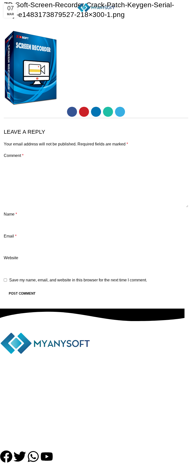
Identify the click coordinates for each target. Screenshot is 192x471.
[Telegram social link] (120, 112)
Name (10, 214)
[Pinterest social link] (84, 112)
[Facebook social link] (72, 112)
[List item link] (92, 411)
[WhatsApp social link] (108, 112)
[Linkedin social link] (96, 112)
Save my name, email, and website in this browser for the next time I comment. (78, 280)
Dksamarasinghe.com (138, 468)
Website (11, 258)
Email (10, 236)
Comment (14, 155)
